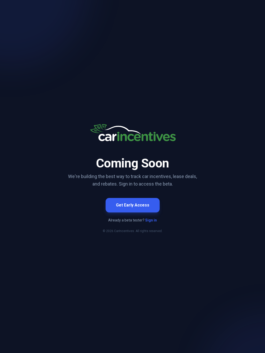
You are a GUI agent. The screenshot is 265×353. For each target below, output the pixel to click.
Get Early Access (132, 205)
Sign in (151, 220)
